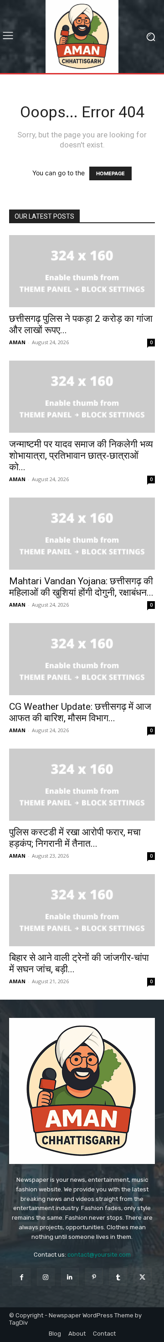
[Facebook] (21, 1277)
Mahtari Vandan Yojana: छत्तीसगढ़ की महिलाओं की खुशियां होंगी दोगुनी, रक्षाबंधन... (81, 587)
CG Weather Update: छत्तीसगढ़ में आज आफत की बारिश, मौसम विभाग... (80, 712)
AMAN (17, 342)
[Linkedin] (70, 1277)
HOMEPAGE (110, 173)
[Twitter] (142, 1277)
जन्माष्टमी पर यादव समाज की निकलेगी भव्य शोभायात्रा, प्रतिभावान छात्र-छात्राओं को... (81, 455)
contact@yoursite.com (99, 1254)
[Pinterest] (94, 1277)
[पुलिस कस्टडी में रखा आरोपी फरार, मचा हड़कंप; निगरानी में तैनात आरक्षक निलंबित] (82, 785)
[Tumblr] (118, 1277)
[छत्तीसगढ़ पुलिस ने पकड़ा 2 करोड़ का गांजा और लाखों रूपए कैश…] (82, 271)
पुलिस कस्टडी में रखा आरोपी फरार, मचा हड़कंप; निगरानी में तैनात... (75, 838)
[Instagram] (46, 1277)
